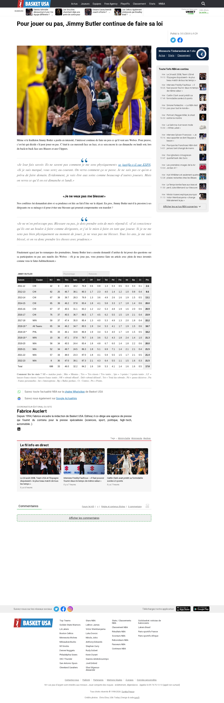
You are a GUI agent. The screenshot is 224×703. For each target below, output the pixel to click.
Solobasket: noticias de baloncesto (149, 621)
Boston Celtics (66, 633)
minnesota (137, 438)
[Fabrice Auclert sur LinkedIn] (19, 430)
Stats (171, 55)
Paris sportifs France (148, 631)
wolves (147, 438)
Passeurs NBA (118, 644)
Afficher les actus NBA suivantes (180, 206)
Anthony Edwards (94, 642)
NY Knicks (64, 646)
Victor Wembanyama (95, 629)
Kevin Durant (92, 654)
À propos (129, 680)
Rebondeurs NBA (120, 640)
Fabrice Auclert (32, 411)
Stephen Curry (92, 646)
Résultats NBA (118, 631)
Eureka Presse (128, 692)
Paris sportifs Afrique (148, 636)
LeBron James (93, 625)
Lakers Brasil (144, 627)
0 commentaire (135, 506)
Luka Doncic (92, 633)
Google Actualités (66, 398)
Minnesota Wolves (68, 637)
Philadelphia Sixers (68, 654)
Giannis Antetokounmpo (97, 659)
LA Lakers (64, 629)
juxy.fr (137, 697)
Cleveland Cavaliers (69, 667)
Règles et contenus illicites (113, 506)
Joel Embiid (91, 663)
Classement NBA (120, 627)
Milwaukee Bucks (68, 642)
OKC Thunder (66, 659)
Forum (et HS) (88, 506)
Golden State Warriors (70, 625)
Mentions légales (114, 680)
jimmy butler (124, 438)
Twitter (173, 40)
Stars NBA (90, 620)
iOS (184, 609)
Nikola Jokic (92, 637)
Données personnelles (147, 680)
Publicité (86, 680)
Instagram (70, 609)
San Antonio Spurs (68, 663)
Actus (162, 55)
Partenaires (98, 680)
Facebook (180, 40)
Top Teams (65, 620)
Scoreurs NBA (118, 636)
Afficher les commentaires (84, 518)
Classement (183, 55)
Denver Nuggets (67, 650)
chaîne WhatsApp (75, 391)
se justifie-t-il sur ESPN (134, 164)
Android (201, 609)
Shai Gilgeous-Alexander (93, 668)
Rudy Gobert (92, 650)
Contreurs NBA (119, 648)
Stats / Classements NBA (121, 621)
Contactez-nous (72, 680)
